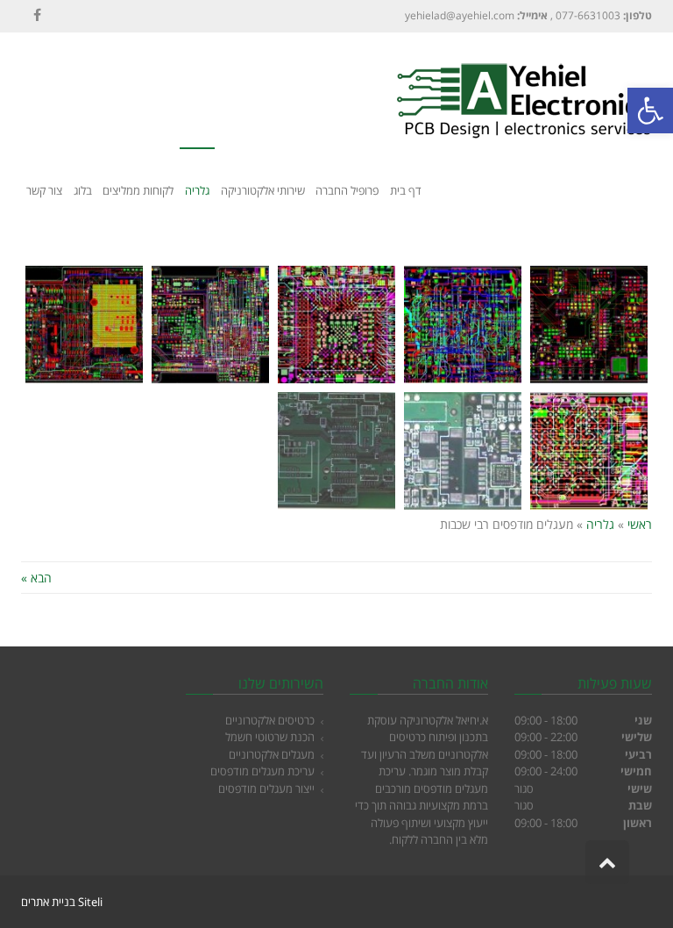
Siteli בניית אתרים (62, 902)
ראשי (639, 524)
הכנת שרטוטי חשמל (270, 737)
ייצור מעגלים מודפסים (266, 788)
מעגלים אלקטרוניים (272, 754)
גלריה (600, 524)
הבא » (36, 577)
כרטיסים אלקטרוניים (270, 720)
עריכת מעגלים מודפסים (262, 771)
